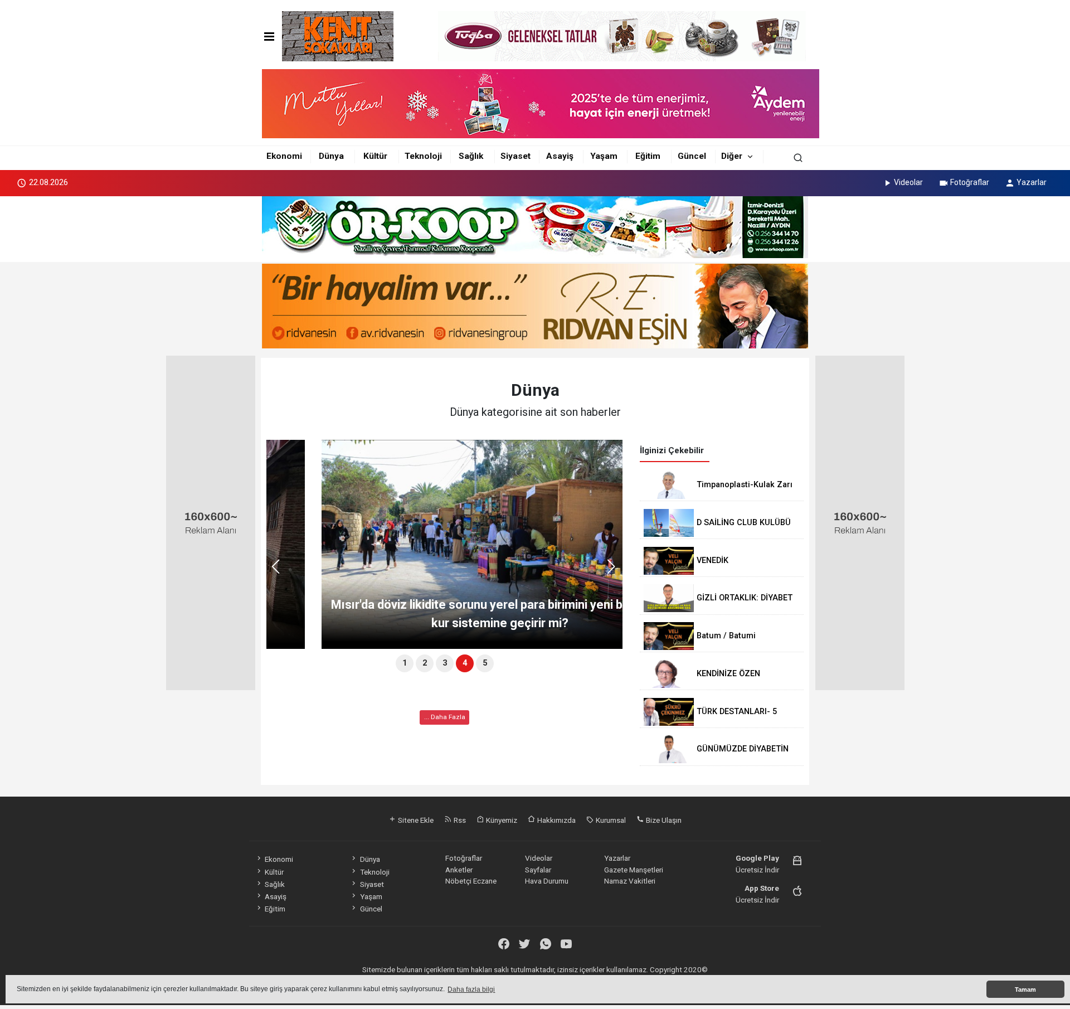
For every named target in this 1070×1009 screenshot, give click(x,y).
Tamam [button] (1025, 989)
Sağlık (471, 156)
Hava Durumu (546, 880)
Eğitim (647, 156)
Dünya (331, 156)
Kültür (375, 156)
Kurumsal (610, 820)
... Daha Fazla (444, 717)
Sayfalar (538, 869)
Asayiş (559, 156)
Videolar (908, 182)
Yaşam (603, 156)
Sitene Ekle (415, 820)
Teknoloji (423, 156)
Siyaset (515, 156)
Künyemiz (500, 820)
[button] (614, 571)
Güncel (692, 156)
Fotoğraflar (969, 182)
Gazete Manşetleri (633, 869)
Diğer (731, 156)
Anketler (459, 869)
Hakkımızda (556, 820)
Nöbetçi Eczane (471, 880)
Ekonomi (284, 156)
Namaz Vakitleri (629, 880)
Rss (459, 820)
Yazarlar (1031, 182)
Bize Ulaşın (663, 820)
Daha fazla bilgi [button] (471, 989)
